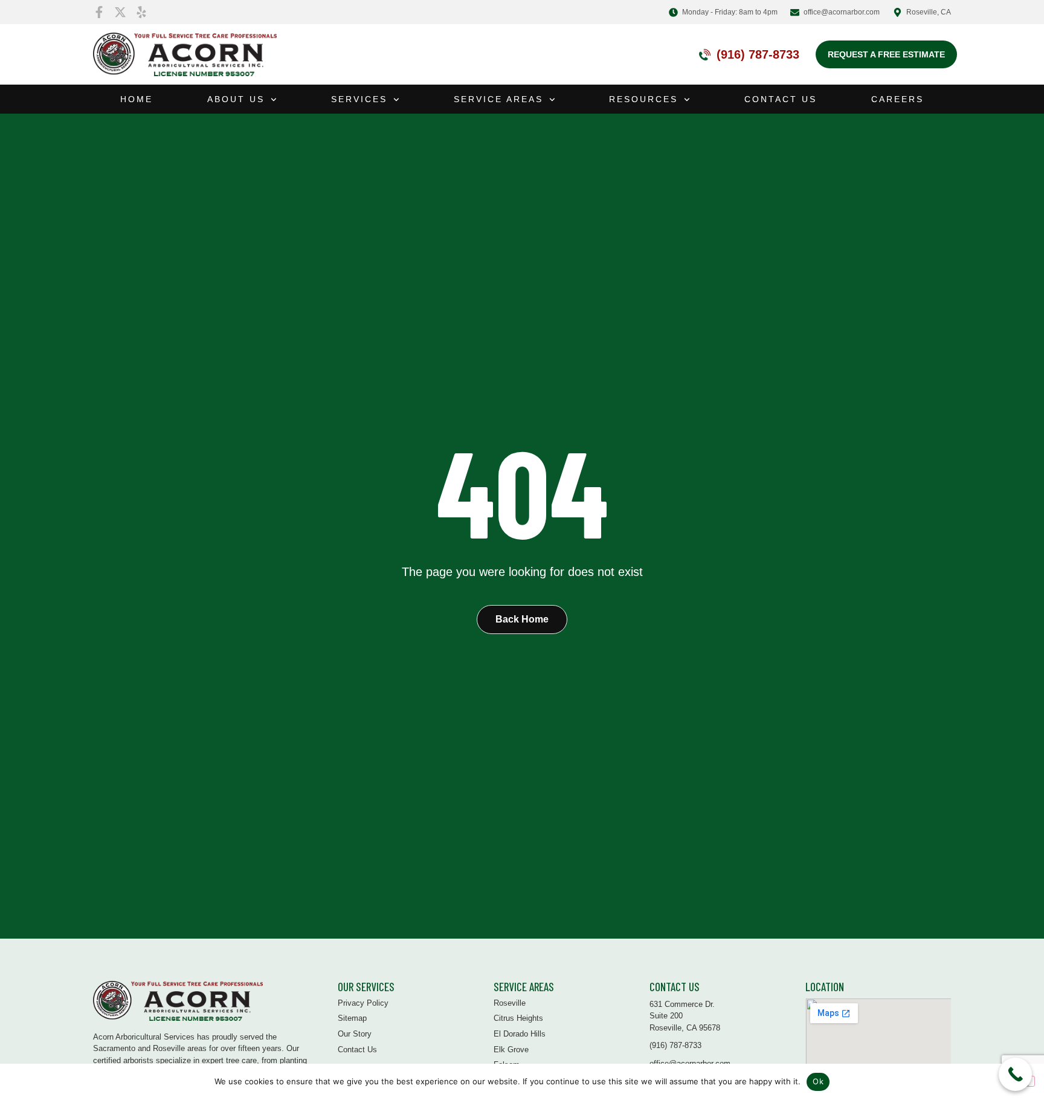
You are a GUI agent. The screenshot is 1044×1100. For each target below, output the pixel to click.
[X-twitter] (120, 12)
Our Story (355, 1033)
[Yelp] (141, 12)
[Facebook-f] (99, 12)
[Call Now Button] (1015, 1074)
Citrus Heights (518, 1018)
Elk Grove (511, 1049)
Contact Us (780, 99)
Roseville (510, 1003)
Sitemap (352, 1018)
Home (136, 99)
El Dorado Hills (520, 1033)
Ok (818, 1081)
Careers (897, 99)
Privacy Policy (363, 1003)
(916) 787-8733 (758, 54)
